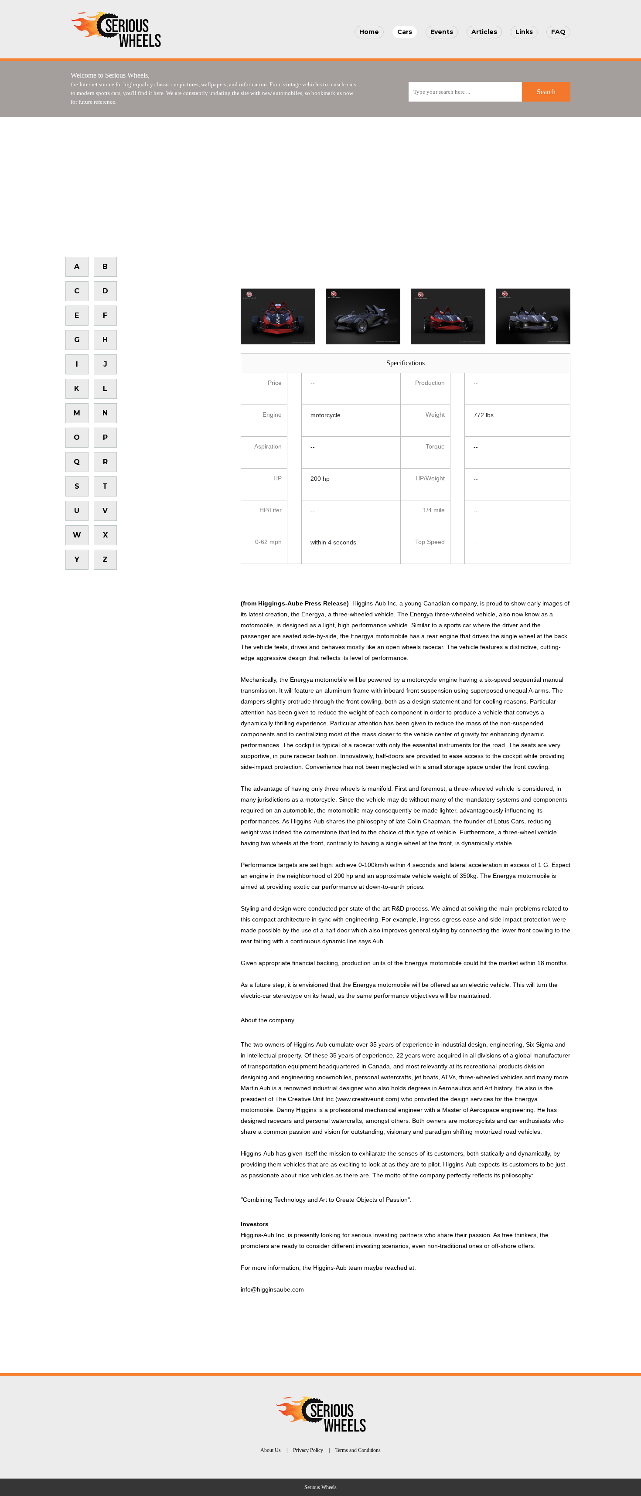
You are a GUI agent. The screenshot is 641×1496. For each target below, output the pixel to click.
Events (441, 32)
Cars (404, 32)
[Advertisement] (320, 183)
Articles (484, 32)
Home (369, 32)
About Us (270, 1450)
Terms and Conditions (358, 1450)
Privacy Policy (308, 1450)
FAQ (558, 32)
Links (524, 32)
